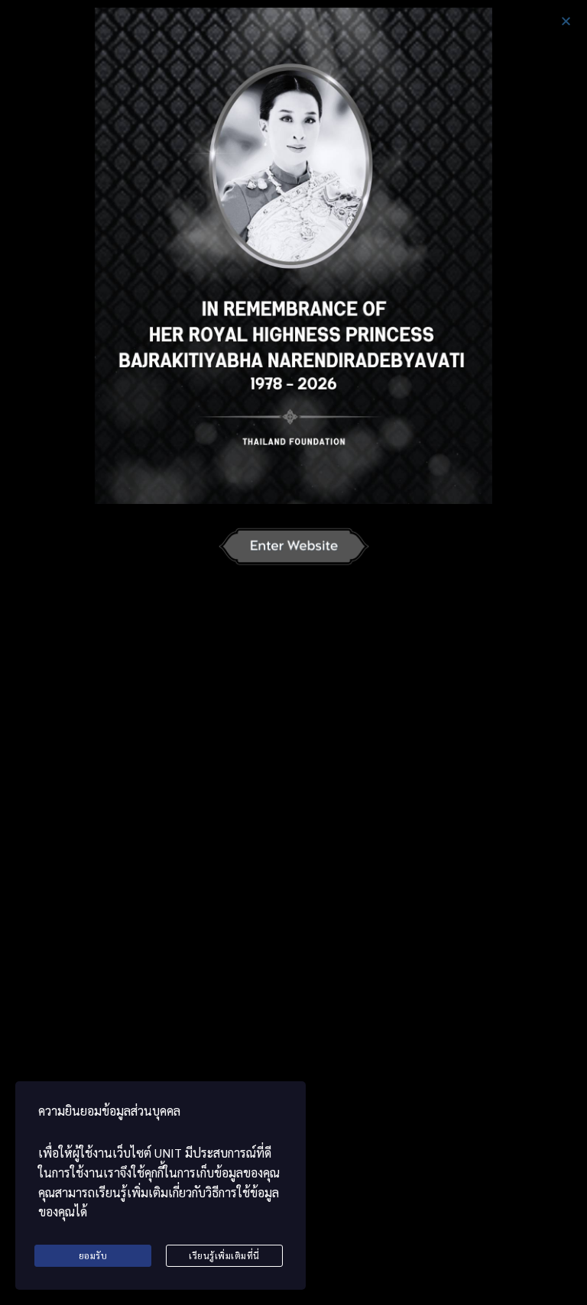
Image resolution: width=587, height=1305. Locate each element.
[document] (293, 652)
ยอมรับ (93, 1255)
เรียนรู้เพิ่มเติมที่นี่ (224, 1255)
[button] (566, 21)
